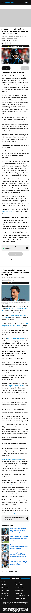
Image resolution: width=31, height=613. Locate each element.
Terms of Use (5, 593)
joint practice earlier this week (16, 338)
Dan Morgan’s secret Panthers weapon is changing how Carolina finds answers (16, 227)
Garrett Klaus (7, 280)
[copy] (11, 43)
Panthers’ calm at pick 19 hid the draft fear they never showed (16, 240)
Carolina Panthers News (11, 571)
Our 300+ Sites (19, 585)
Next (25, 68)
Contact (3, 585)
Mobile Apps (5, 587)
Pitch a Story (5, 590)
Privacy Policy (19, 590)
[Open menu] (2, 2)
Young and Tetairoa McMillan (15, 386)
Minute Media (9, 602)
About (3, 582)
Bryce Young (9, 259)
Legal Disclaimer (6, 596)
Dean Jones (6, 40)
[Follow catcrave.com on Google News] (27, 248)
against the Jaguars (12, 513)
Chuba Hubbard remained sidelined (12, 459)
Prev (6, 68)
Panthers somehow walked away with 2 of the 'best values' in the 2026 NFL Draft (16, 232)
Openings (17, 582)
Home (3, 259)
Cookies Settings (20, 598)
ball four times (13, 485)
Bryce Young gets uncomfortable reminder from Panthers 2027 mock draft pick (16, 222)
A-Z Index (4, 598)
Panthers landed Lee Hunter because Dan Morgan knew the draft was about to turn (16, 236)
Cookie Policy (19, 593)
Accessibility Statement (22, 596)
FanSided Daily (19, 587)
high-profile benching (8, 211)
